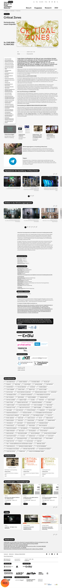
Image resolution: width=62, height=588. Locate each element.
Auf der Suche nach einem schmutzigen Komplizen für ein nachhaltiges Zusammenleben (10, 97)
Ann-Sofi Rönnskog (35, 433)
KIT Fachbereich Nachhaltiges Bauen (43, 412)
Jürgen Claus (32, 389)
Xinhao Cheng (21, 389)
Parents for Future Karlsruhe (34, 310)
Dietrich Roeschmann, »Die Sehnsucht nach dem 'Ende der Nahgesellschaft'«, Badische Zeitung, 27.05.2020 (23, 548)
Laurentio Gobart (10, 405)
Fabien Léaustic (49, 417)
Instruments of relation (8, 94)
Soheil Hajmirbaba (38, 405)
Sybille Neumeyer (43, 425)
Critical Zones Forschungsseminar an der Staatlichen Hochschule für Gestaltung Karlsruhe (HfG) (34, 274)
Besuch (28, 8)
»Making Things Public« (32, 113)
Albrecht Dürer (22, 399)
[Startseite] (10, 5)
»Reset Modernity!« (47, 113)
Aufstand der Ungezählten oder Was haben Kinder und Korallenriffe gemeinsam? (10, 90)
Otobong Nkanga (35, 428)
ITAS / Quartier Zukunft (44, 306)
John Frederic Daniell (11, 394)
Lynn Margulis (9, 423)
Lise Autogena (27, 384)
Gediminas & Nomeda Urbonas (25, 446)
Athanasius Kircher (27, 412)
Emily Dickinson (10, 397)
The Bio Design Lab (10, 446)
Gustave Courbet (43, 389)
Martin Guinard (20, 261)
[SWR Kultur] (41, 573)
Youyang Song (9, 438)
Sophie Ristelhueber (22, 433)
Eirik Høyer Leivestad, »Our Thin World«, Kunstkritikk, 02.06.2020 (15, 544)
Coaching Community (39, 305)
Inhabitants (42, 410)
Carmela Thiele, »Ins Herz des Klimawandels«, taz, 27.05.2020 (15, 547)
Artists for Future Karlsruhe (22, 311)
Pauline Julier (52, 410)
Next (56, 174)
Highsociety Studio (10, 407)
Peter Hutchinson (31, 410)
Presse (46, 1)
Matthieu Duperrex (10, 399)
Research (48, 8)
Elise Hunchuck (19, 410)
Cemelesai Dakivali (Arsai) (41, 392)
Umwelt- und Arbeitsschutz (33, 312)
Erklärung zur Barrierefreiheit (20, 554)
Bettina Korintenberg (21, 263)
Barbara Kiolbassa (20, 280)
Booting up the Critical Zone (9, 78)
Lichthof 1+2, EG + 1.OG (31, 51)
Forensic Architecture (22, 402)
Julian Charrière (10, 389)
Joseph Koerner (20, 272)
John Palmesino (32, 430)
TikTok (55, 554)
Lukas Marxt (20, 423)
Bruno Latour (19, 258)
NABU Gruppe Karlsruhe (45, 307)
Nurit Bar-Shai (49, 384)
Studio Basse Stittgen (22, 438)
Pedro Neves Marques (11, 428)
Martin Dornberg (32, 397)
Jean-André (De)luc (10, 381)
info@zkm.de (27, 560)
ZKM (56, 8)
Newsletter (41, 1)
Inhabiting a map (7, 82)
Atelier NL (8, 384)
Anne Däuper (19, 285)
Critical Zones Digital (8, 58)
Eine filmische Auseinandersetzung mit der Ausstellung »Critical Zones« (9, 118)
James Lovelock (31, 417)
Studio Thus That (10, 441)
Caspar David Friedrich (37, 402)
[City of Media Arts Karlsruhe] (56, 584)
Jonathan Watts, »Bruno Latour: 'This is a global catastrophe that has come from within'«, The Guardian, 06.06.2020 (25, 546)
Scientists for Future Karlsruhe (45, 310)
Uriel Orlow (21, 430)
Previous (54, 174)
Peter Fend (41, 399)
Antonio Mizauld (10, 425)
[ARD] (20, 573)
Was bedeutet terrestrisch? (9, 104)
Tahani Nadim (32, 425)
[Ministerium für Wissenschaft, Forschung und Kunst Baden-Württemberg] (8, 566)
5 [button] (34, 227)
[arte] (31, 573)
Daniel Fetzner (9, 402)
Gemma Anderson (23, 381)
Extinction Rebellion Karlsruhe (25, 306)
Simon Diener (21, 397)
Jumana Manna (30, 420)
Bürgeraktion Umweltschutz (22, 305)
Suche (57, 2)
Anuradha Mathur (31, 423)
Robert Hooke (48, 407)
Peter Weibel (19, 260)
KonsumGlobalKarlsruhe (36, 307)
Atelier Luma (47, 381)
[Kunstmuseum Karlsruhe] (31, 580)
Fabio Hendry (49, 405)
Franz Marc (41, 420)
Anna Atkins (17, 384)
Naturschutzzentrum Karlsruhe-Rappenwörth (25, 308)
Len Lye (40, 417)
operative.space (20, 288)
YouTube (52, 554)
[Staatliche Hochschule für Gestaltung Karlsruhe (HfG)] (19, 580)
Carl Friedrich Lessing (38, 415)
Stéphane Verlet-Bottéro (29, 448)
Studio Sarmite (49, 438)
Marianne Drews (44, 397)
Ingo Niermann (24, 428)
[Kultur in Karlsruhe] (47, 573)
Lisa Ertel (32, 399)
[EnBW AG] (27, 566)
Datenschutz (11, 554)
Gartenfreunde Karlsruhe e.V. (22, 312)
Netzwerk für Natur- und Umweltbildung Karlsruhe (43, 308)
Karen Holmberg (37, 407)
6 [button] (36, 227)
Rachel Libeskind (10, 417)
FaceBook (47, 554)
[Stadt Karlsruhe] (17, 566)
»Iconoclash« (19, 113)
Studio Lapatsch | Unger (36, 438)
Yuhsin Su (20, 441)
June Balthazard (38, 384)
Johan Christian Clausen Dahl (24, 392)
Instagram (49, 554)
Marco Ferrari (51, 399)
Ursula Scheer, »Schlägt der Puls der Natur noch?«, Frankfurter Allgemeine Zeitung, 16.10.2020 (21, 543)
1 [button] (25, 227)
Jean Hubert (9, 410)
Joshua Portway (44, 430)
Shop (37, 1)
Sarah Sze (39, 441)
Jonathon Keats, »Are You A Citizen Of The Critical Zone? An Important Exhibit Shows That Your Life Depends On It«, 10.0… (26, 542)
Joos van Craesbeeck (41, 446)
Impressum (6, 554)
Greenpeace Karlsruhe (35, 306)
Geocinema (48, 402)
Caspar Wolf (22, 451)
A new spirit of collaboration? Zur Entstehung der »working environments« (9, 106)
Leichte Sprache (49, 2)
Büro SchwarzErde (31, 305)
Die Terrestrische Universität (9, 64)
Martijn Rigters (10, 433)
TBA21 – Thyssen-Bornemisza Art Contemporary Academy (19, 443)
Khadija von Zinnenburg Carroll (36, 451)
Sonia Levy (49, 415)
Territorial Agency (41, 443)
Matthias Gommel (20, 284)
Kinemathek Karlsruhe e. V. (12, 412)
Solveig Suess (30, 441)
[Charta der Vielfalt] (48, 584)
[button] (37, 33)
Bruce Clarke (19, 269)
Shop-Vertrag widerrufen (8, 556)
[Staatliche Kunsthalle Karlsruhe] (40, 580)
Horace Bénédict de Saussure (43, 394)
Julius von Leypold (10, 451)
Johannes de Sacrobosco (26, 394)
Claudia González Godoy (24, 405)
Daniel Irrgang (19, 282)
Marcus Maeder (10, 420)
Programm (38, 8)
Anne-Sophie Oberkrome (48, 428)
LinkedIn (57, 554)
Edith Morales (21, 425)
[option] (12, 183)
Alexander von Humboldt (45, 448)
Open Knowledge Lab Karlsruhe (23, 310)
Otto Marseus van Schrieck (12, 448)
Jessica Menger (20, 281)
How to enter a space (8, 93)
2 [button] (27, 227)
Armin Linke (20, 417)
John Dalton (53, 392)
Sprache (55, 2)
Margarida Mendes (43, 423)
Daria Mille (19, 273)
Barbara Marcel (51, 420)
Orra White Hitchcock (24, 407)
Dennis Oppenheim (10, 430)
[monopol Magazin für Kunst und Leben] (8, 573)
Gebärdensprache (52, 2)
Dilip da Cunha (9, 392)
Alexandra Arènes (20, 268)
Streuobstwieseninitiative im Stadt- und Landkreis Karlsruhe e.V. (39, 311)
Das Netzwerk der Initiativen (9, 66)
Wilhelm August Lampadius (12, 415)
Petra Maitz (20, 420)
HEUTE (5, 583)
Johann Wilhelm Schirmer (50, 433)
